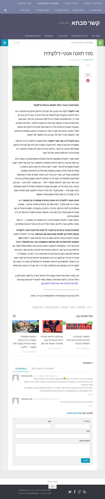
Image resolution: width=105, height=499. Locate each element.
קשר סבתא (86, 23)
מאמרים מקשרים (41, 368)
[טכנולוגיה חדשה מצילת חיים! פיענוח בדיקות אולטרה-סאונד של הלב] (52, 326)
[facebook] (75, 492)
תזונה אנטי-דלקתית (52, 307)
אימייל (86, 421)
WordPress (34, 493)
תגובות (20, 368)
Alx (49, 493)
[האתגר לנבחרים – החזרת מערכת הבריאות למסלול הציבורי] (79, 326)
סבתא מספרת (62, 10)
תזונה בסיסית (37, 307)
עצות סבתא (78, 10)
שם (49, 421)
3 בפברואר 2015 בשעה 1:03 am (46, 376)
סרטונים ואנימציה (33, 36)
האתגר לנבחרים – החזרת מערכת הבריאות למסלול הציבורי (78, 340)
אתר (88, 431)
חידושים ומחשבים (79, 36)
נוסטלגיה (48, 36)
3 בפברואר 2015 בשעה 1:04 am (46, 399)
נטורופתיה (64, 307)
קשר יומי (96, 36)
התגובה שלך (84, 441)
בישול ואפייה (96, 10)
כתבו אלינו (25, 10)
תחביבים (63, 36)
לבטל (88, 460)
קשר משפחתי (42, 10)
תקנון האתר (52, 481)
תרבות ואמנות (71, 3)
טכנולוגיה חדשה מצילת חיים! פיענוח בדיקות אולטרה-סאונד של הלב (52, 340)
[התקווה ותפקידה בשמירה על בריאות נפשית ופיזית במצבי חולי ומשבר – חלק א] (25, 326)
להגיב (90, 395)
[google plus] (80, 492)
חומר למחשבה (25, 3)
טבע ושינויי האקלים (93, 3)
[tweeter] (70, 492)
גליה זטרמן (88, 60)
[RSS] (85, 492)
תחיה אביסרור (74, 413)
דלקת (73, 307)
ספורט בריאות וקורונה (48, 3)
